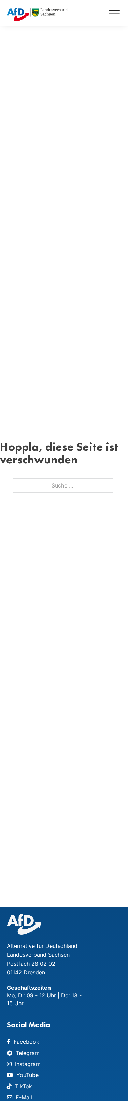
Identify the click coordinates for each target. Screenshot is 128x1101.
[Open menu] (114, 13)
